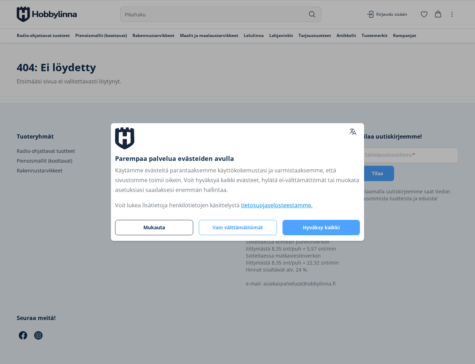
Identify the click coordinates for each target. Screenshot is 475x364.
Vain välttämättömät (237, 227)
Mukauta (154, 227)
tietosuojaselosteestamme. (276, 205)
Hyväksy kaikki (321, 227)
